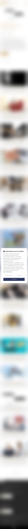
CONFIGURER (8, 275)
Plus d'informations (7, 271)
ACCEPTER (14, 279)
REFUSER (19, 275)
